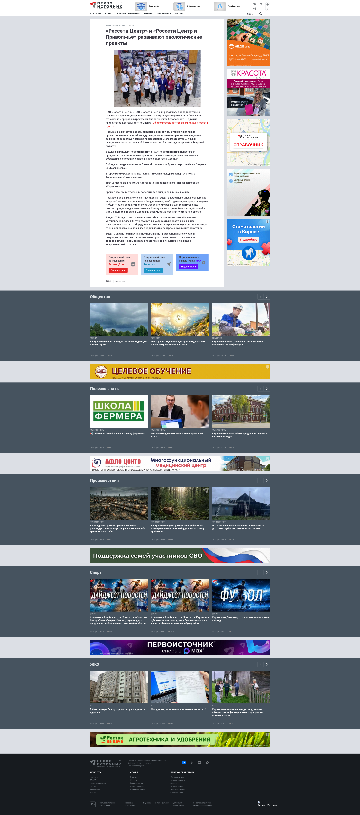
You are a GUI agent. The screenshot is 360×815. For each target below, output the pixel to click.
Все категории (176, 793)
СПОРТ (93, 780)
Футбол (133, 780)
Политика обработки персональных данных (202, 804)
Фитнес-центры (177, 777)
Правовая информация (130, 804)
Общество (120, 281)
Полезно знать (104, 388)
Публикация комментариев (178, 804)
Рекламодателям (161, 803)
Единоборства (136, 783)
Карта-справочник (98, 783)
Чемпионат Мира (137, 789)
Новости (95, 772)
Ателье (173, 783)
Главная (133, 777)
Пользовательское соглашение (108, 804)
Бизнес (93, 793)
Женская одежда (177, 789)
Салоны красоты (177, 780)
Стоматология (176, 786)
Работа (93, 786)
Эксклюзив (95, 789)
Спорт (96, 572)
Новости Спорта (137, 786)
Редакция (147, 803)
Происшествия (104, 480)
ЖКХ (95, 664)
